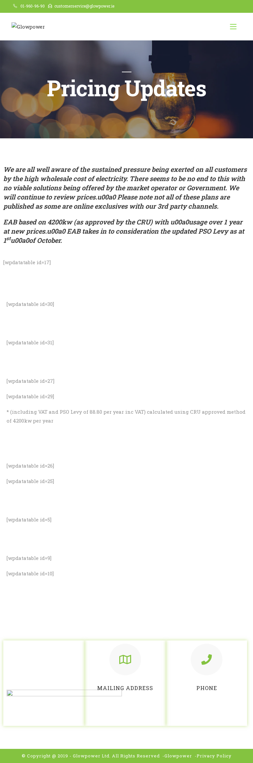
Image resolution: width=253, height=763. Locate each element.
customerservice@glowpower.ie (84, 6)
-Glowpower (177, 756)
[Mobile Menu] (233, 27)
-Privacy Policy (213, 756)
